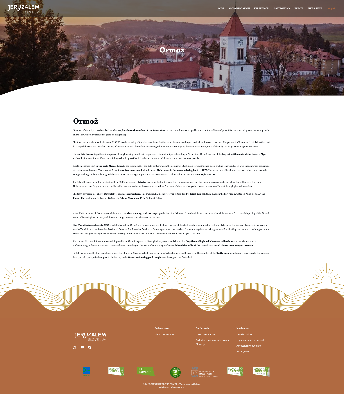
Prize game (242, 351)
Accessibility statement (248, 345)
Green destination (205, 334)
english (331, 9)
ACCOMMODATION (239, 8)
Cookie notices (244, 334)
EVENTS (298, 8)
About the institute (164, 334)
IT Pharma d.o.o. (176, 387)
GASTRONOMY (282, 8)
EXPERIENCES (262, 8)
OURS (221, 8)
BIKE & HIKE (315, 8)
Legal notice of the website (250, 340)
